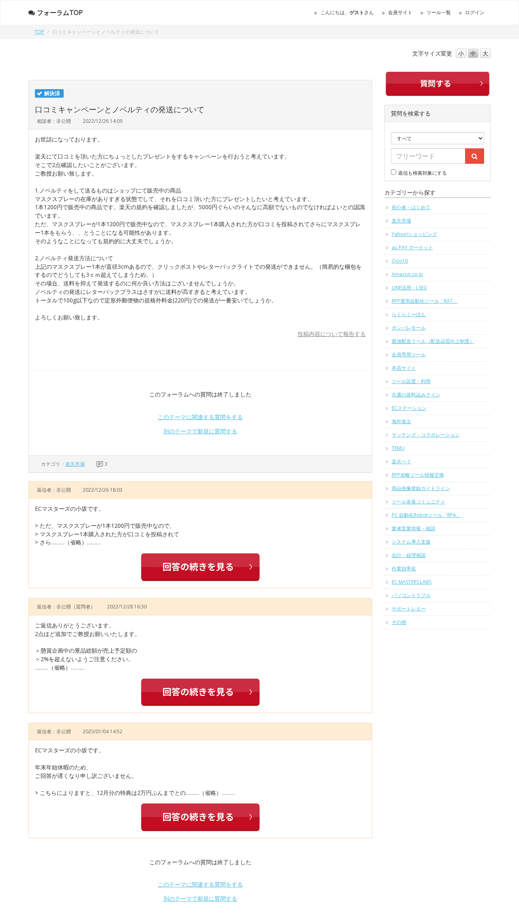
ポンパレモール (409, 327)
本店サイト (404, 367)
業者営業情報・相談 (413, 528)
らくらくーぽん (409, 314)
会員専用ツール (409, 354)
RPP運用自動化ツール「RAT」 (425, 301)
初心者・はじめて (411, 207)
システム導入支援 (411, 541)
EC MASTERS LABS (411, 581)
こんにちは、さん (347, 12)
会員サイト (400, 12)
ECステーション (409, 408)
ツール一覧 (439, 12)
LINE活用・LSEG (409, 287)
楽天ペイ (401, 461)
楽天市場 (75, 463)
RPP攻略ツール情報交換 (418, 474)
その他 (399, 622)
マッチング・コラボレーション (426, 434)
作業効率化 (404, 568)
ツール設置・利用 (411, 381)
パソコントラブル (411, 595)
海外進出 (401, 421)
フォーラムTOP (60, 12)
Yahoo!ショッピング (414, 234)
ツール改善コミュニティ (418, 501)
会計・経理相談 (409, 555)
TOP (39, 31)
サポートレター (409, 608)
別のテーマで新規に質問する (200, 431)
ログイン (475, 12)
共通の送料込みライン (416, 394)
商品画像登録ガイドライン (421, 488)
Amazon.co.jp (407, 274)
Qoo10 (400, 260)
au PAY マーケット (412, 247)
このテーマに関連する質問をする (200, 417)
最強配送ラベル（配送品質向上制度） (433, 341)
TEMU (398, 448)
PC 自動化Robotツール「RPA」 (426, 515)
